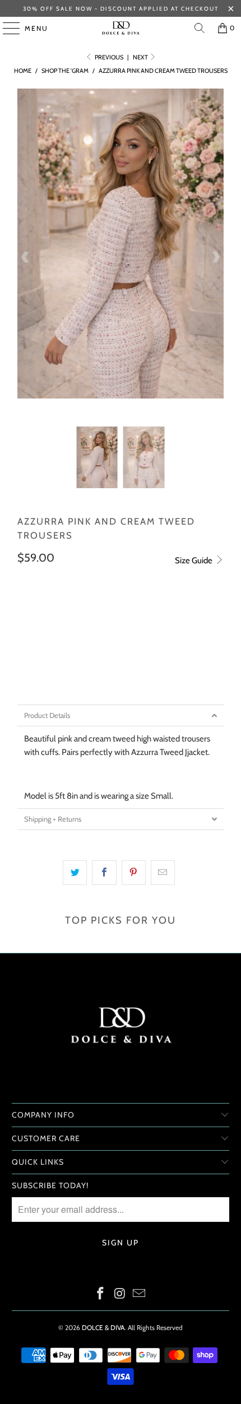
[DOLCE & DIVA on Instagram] (120, 1294)
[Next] (215, 258)
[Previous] (26, 258)
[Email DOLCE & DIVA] (139, 1294)
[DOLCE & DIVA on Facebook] (100, 1294)
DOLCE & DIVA (103, 1327)
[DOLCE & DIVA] (121, 28)
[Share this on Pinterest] (134, 872)
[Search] (199, 28)
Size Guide (194, 560)
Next (141, 57)
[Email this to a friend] (163, 872)
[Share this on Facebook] (104, 872)
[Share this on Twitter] (75, 872)
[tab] (120, 715)
